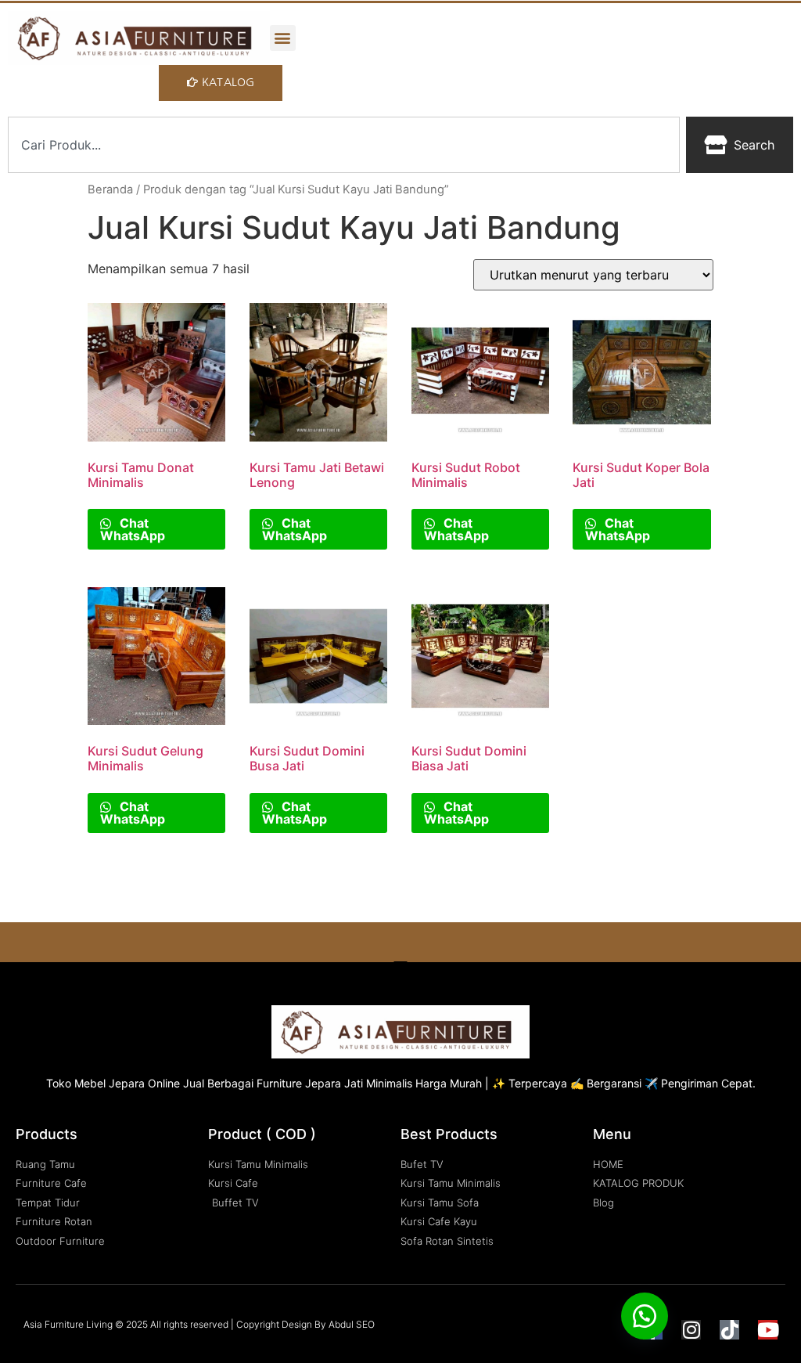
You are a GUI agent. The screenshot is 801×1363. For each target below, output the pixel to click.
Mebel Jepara (109, 1083)
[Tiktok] (729, 1330)
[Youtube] (768, 1330)
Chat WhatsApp (132, 529)
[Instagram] (691, 1330)
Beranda (110, 189)
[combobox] (344, 145)
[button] (283, 38)
